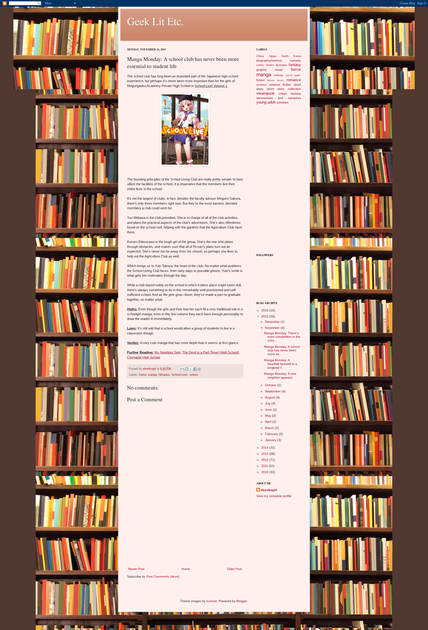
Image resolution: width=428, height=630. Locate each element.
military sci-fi (283, 75)
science (261, 84)
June (269, 409)
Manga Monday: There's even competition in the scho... (282, 336)
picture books (275, 80)
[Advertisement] (185, 533)
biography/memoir (269, 60)
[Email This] (182, 369)
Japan (272, 56)
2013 (265, 454)
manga (152, 374)
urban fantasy (290, 93)
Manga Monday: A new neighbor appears (280, 375)
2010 (265, 472)
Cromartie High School (143, 357)
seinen (193, 374)
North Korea (291, 56)
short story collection (284, 89)
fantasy (295, 65)
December (273, 321)
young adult (266, 102)
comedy (295, 60)
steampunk (265, 93)
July (268, 403)
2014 (265, 447)
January (271, 440)
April (268, 421)
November (273, 328)
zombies (282, 102)
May (268, 415)
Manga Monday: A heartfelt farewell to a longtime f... (280, 363)
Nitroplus (164, 374)
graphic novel (269, 69)
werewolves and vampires (278, 98)
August (270, 397)
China (260, 56)
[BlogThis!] (186, 369)
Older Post (234, 569)
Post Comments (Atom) (162, 576)
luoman (211, 601)
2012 (265, 460)
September (273, 391)
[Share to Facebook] (195, 369)
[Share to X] (191, 369)
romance (293, 80)
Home (185, 569)
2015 (265, 316)
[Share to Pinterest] (199, 369)
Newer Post (136, 569)
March (270, 428)
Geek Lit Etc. (155, 21)
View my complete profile (274, 496)
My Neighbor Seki (167, 352)
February (272, 434)
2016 (265, 310)
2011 (265, 466)
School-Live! (180, 374)
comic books (265, 65)
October (271, 385)
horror (142, 374)
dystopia (281, 65)
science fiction (280, 84)
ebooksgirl (150, 368)
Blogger (241, 601)
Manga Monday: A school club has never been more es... (282, 350)
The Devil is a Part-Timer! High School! (210, 352)
